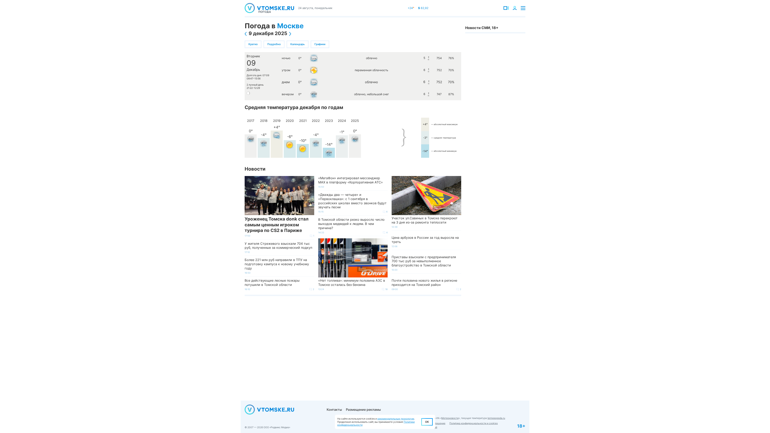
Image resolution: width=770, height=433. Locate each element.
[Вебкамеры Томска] (506, 8)
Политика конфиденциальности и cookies (473, 423)
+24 (411, 8)
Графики (319, 44)
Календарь (297, 44)
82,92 (423, 8)
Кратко (253, 44)
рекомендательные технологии (395, 418)
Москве (290, 26)
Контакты (334, 410)
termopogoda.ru (496, 418)
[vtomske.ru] (269, 8)
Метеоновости (450, 418)
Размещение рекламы (363, 410)
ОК (427, 421)
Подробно (274, 44)
